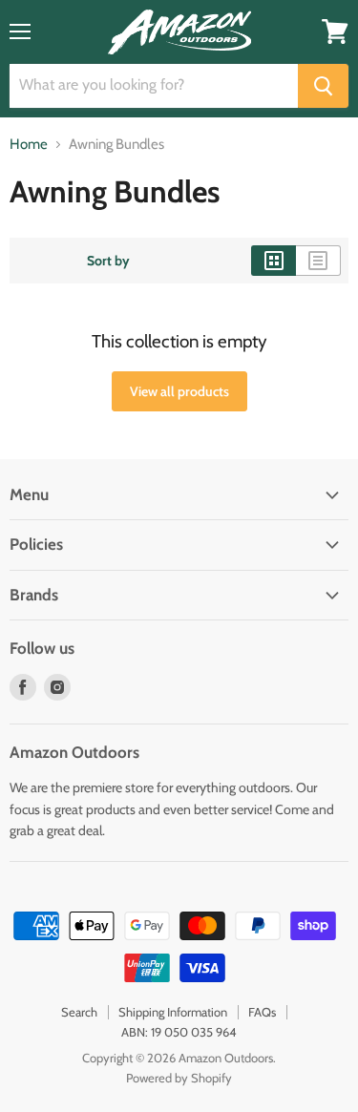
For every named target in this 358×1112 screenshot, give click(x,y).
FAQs (262, 1011)
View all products (179, 391)
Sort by (108, 260)
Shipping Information (172, 1011)
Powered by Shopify (179, 1077)
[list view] (318, 260)
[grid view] (273, 260)
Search (79, 1011)
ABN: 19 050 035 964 (179, 1031)
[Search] (323, 86)
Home (29, 144)
